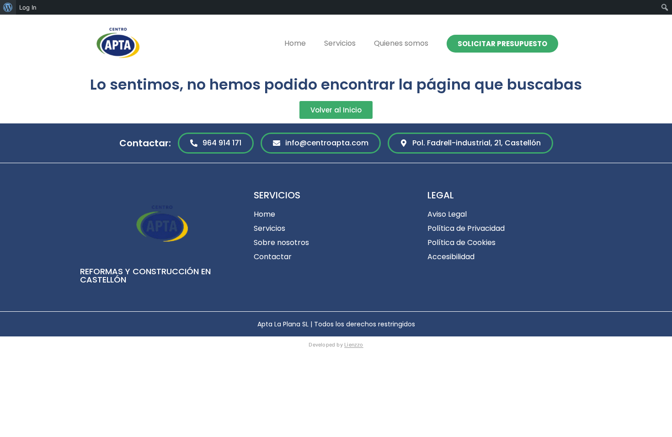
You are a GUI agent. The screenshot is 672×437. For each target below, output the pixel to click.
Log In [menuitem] (28, 7)
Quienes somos (401, 43)
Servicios (340, 43)
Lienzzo (353, 344)
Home (295, 43)
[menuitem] (8, 7)
